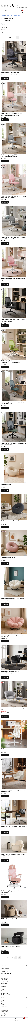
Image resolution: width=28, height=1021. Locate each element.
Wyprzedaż (3, 1014)
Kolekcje (3, 1015)
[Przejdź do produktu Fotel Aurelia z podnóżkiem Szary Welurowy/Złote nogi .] (14, 694)
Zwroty (2, 989)
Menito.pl (3, 15)
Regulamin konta (4, 993)
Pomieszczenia (9, 15)
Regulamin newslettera (6, 994)
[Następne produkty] (15, 957)
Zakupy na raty (4, 980)
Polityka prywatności (5, 992)
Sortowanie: (3, 29)
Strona (10, 37)
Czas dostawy (4, 979)
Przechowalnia (4, 971)
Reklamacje (3, 990)
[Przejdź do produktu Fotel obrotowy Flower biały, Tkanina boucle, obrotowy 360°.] (14, 582)
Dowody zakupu (4, 976)
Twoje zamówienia (5, 968)
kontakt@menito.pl (23, 7)
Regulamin (3, 986)
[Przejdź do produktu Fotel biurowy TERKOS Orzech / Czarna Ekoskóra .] (14, 812)
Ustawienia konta (5, 969)
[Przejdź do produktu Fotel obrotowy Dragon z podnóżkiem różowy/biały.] (14, 877)
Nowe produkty (4, 1011)
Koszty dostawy (4, 978)
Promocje (3, 1013)
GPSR (2, 988)
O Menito (3, 1001)
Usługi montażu (4, 1010)
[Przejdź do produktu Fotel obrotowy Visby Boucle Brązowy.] (14, 909)
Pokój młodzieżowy (17, 15)
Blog (2, 1003)
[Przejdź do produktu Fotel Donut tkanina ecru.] (14, 468)
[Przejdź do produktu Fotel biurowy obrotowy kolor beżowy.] (14, 734)
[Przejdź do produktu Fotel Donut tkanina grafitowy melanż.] (14, 507)
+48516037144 (22, 5)
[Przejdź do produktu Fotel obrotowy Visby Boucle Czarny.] (14, 936)
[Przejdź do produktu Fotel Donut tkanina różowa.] (14, 543)
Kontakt (2, 1000)
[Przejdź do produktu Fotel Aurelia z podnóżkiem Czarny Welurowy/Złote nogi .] (14, 657)
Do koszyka (5, 78)
